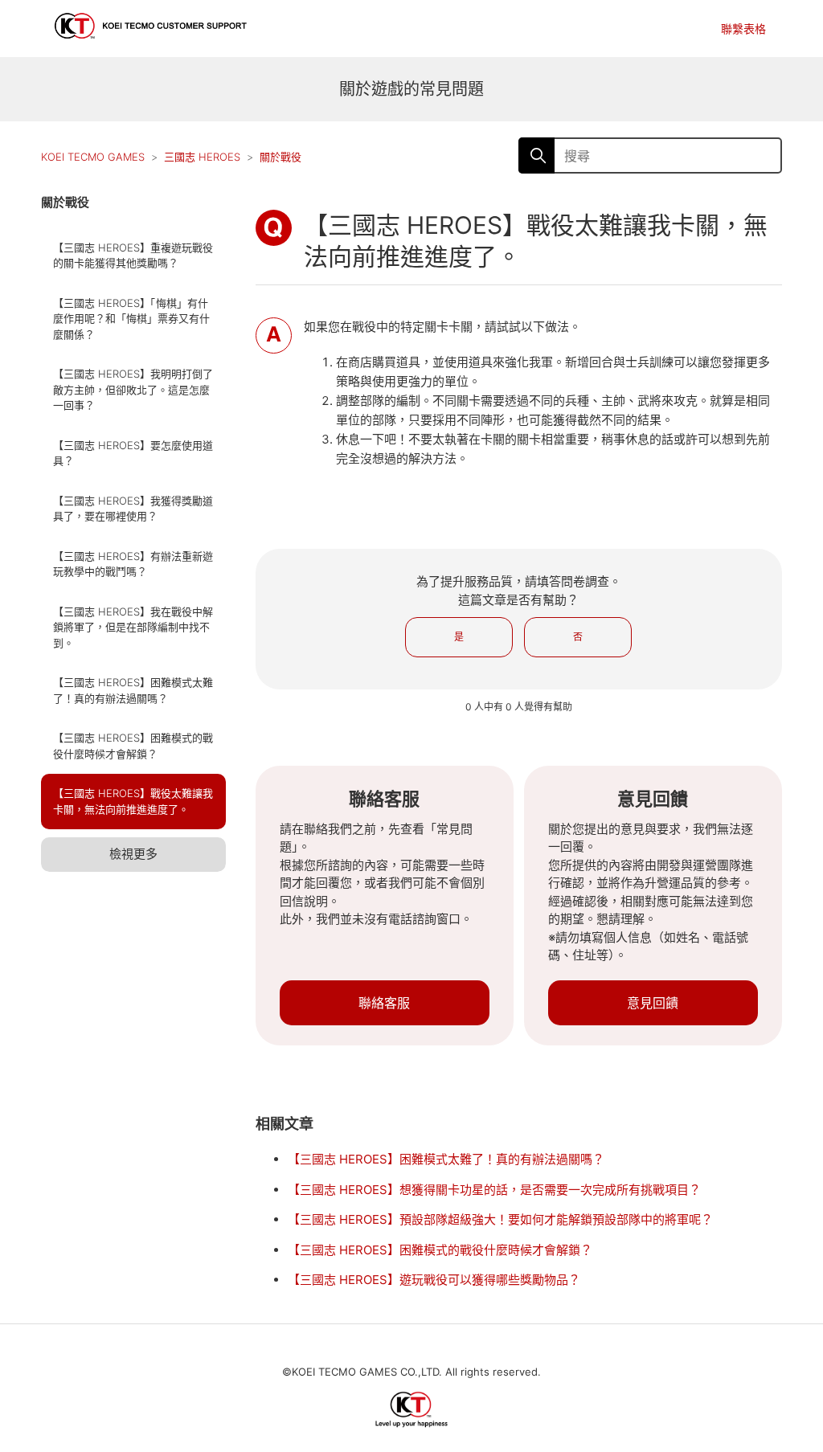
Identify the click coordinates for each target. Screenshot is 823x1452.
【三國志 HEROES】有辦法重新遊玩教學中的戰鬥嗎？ (133, 564)
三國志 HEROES (202, 156)
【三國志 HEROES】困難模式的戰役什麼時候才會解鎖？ (133, 745)
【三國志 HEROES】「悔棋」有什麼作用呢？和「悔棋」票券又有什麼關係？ (131, 319)
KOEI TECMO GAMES (93, 156)
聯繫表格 (743, 28)
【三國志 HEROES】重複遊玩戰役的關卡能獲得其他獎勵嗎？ (133, 255)
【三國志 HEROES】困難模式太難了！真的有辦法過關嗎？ (133, 690)
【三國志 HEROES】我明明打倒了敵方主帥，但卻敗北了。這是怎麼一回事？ (133, 389)
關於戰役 (280, 156)
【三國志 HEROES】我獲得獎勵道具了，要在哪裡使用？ (133, 508)
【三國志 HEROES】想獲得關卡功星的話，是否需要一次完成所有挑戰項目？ (494, 1189)
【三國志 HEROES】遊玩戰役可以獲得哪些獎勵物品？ (434, 1279)
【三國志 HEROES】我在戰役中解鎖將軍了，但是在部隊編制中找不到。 (133, 627)
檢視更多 (133, 853)
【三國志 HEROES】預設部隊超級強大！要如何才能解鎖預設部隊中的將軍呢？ (500, 1219)
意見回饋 (652, 1003)
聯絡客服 (384, 1003)
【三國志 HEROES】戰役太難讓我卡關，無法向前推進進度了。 (133, 801)
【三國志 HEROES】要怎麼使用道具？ (133, 453)
